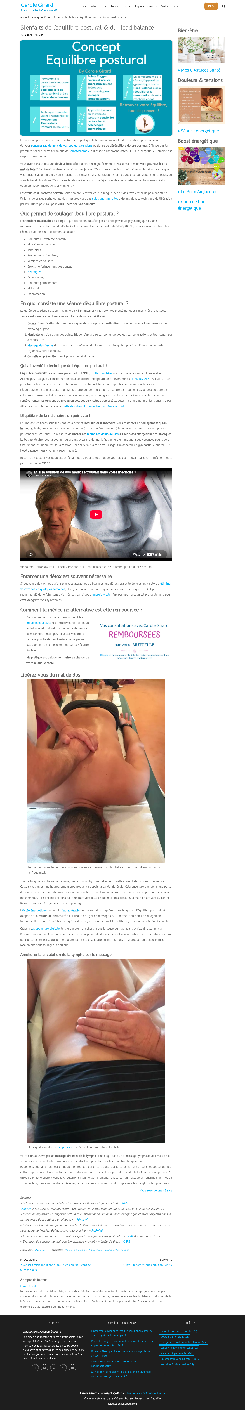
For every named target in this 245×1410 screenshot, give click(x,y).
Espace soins (144, 6)
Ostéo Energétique (34, 910)
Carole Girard (37, 4)
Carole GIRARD (34, 35)
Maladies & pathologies (176, 1353)
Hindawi (82, 1220)
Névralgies (34, 272)
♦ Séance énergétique (198, 131)
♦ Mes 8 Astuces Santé (199, 70)
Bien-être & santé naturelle (179, 1331)
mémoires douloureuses (103, 434)
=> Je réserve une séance (156, 1190)
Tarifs (114, 6)
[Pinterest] (63, 1367)
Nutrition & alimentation (177, 1364)
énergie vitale (101, 594)
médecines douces (38, 623)
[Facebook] (35, 1367)
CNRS (123, 1203)
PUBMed (96, 1230)
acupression (65, 1147)
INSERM (25, 1209)
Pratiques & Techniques (46, 17)
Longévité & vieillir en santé (179, 1347)
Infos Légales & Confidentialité (145, 1393)
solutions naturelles (105, 198)
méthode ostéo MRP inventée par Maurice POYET (94, 406)
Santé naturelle (92, 6)
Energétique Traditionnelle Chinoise (109, 1249)
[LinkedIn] (53, 1367)
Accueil (24, 17)
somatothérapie (79, 151)
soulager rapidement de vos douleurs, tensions (61, 145)
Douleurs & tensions (76, 1249)
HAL (130, 1236)
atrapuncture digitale (46, 928)
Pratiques (40, 1249)
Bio (124, 6)
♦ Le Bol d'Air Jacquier (198, 191)
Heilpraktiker (104, 373)
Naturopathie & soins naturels (180, 1359)
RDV (211, 6)
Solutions (168, 6)
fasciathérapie (70, 910)
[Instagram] (44, 1367)
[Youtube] (72, 1367)
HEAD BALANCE (141, 379)
